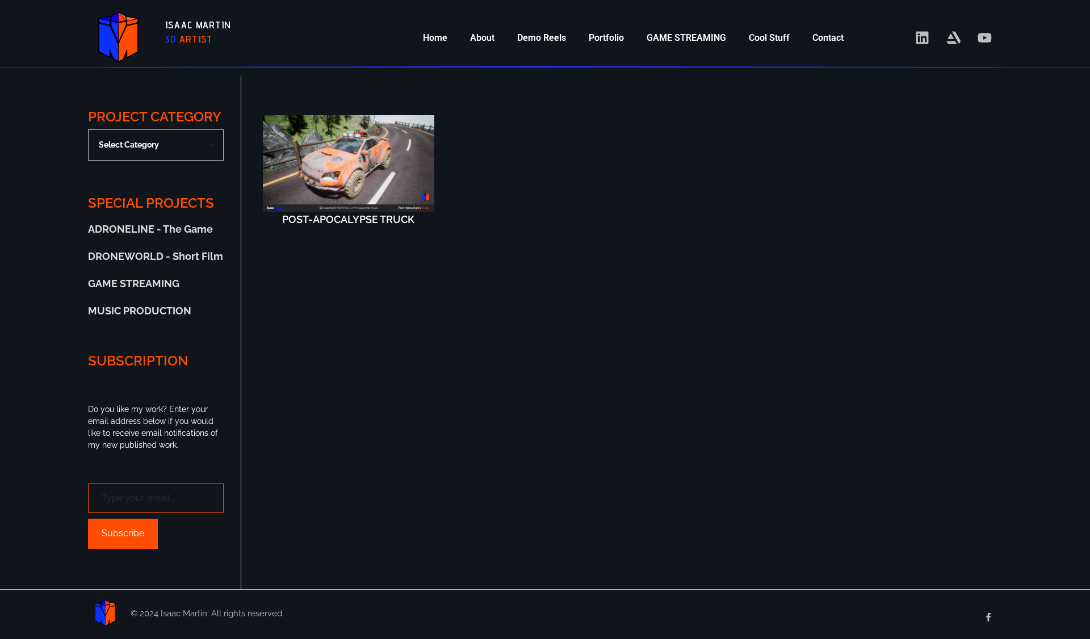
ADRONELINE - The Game (150, 229)
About (482, 37)
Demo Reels (541, 37)
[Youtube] (985, 38)
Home (435, 37)
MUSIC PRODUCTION (139, 311)
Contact (828, 37)
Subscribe (123, 533)
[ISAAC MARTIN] (118, 36)
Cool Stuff (769, 37)
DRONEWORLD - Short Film (155, 256)
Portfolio (606, 37)
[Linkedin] (922, 38)
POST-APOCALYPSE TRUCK (348, 219)
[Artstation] (954, 38)
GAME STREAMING (686, 37)
